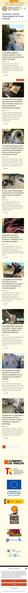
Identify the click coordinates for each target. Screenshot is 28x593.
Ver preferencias (14, 588)
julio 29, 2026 (6, 110)
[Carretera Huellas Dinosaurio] (14, 532)
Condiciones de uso (21, 591)
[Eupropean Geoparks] (9, 552)
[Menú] (24, 8)
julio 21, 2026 (6, 244)
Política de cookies (6, 591)
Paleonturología (20, 3)
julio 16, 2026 (6, 290)
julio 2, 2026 (5, 381)
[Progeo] (10, 555)
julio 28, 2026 (6, 156)
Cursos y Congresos (9, 3)
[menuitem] (21, 8)
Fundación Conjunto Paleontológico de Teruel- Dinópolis (13, 16)
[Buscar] (21, 8)
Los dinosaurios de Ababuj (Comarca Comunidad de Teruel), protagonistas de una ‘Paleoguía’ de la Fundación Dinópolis (12, 375)
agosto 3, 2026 (6, 61)
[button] (26, 568)
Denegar (14, 584)
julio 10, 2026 (6, 335)
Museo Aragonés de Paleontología (14, 5)
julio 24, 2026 (6, 199)
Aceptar (14, 580)
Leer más (5, 75)
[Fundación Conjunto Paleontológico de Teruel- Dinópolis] (11, 8)
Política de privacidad (14, 591)
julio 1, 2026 (5, 426)
